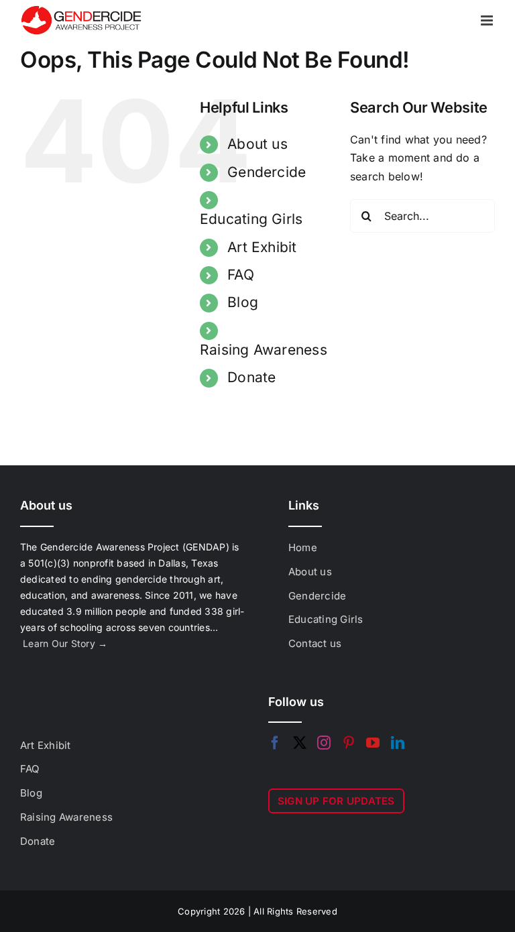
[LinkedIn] (397, 743)
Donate (251, 377)
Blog (242, 302)
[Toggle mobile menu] (488, 20)
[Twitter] (299, 743)
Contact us (314, 643)
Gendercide (266, 172)
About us (257, 143)
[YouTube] (373, 743)
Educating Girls (251, 219)
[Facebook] (275, 743)
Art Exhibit (262, 247)
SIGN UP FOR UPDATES (336, 801)
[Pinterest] (348, 743)
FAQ (240, 274)
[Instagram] (324, 743)
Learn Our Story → (65, 643)
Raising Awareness (263, 349)
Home (302, 547)
